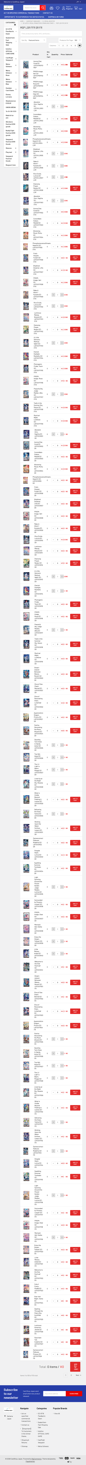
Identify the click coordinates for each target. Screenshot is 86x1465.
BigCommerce (37, 1459)
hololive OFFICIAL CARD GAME (10, 51)
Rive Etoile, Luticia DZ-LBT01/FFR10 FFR (38, 306)
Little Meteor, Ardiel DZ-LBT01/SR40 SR (38, 953)
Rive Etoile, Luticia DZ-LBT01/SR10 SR (39, 539)
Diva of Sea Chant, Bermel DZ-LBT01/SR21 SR (39, 688)
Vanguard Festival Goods (9, 158)
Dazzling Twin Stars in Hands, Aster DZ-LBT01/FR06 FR (38, 1053)
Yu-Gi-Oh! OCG (11, 111)
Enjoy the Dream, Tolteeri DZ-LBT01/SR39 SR (38, 941)
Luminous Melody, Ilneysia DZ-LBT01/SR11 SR (39, 550)
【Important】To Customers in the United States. (24, 17)
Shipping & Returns (56, 17)
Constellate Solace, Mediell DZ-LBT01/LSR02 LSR (38, 118)
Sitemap (24, 1446)
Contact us (47, 13)
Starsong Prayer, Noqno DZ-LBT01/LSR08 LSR (38, 188)
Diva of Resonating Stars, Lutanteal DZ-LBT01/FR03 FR (38, 1011)
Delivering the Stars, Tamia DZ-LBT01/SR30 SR (38, 813)
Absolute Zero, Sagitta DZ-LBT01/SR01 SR (39, 434)
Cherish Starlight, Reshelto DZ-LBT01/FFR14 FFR (38, 356)
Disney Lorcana (9, 96)
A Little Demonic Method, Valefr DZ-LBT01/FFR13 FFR (38, 342)
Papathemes (30, 1461)
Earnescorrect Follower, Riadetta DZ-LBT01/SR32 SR (38, 842)
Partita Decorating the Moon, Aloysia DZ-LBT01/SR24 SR (38, 730)
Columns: (53, 45)
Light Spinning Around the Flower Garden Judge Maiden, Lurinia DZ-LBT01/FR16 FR (39, 1195)
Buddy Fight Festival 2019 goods (10, 133)
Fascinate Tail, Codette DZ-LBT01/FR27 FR (38, 1342)
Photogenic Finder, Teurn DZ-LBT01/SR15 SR (39, 604)
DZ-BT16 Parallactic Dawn (10, 31)
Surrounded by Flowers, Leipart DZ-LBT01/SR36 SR (38, 904)
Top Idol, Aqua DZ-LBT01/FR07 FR (38, 1065)
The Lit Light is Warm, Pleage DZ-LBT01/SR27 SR (38, 769)
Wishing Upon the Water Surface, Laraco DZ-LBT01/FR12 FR (39, 1136)
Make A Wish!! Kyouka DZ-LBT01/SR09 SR (38, 528)
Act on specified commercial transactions (21, 13)
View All (57, 1413)
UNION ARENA (11, 107)
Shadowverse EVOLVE (11, 102)
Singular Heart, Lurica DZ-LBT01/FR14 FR (39, 1163)
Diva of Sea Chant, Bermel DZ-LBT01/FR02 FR (38, 996)
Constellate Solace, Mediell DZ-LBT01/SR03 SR (38, 456)
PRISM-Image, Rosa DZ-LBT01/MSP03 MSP (38, 85)
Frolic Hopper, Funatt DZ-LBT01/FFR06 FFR (38, 257)
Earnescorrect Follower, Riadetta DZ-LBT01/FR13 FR (38, 1151)
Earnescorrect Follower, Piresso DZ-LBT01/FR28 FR (38, 1354)
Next (78, 1375)
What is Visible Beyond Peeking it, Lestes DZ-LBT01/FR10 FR (39, 1107)
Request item (11, 165)
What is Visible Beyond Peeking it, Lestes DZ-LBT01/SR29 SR (38, 799)
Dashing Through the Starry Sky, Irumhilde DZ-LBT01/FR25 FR (38, 1315)
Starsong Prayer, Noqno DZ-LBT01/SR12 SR (39, 563)
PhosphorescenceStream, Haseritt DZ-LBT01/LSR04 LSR (42, 142)
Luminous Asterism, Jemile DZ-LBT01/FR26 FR (38, 1329)
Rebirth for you (10, 116)
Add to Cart (75, 64)
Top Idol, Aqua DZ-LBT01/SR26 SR (38, 757)
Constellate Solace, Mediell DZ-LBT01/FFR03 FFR (38, 223)
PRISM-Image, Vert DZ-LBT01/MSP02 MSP (38, 74)
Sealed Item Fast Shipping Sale (10, 41)
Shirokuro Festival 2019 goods (10, 124)
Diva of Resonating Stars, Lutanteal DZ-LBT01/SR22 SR (38, 702)
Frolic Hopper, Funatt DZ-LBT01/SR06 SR (38, 491)
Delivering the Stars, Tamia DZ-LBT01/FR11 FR (39, 1122)
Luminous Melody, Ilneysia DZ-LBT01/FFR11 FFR (38, 317)
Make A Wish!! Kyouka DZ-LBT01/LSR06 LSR (38, 165)
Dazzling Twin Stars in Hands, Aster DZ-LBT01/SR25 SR (38, 745)
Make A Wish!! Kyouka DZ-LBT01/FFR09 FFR (38, 294)
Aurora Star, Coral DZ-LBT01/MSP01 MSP (38, 64)
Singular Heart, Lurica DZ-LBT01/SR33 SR (38, 855)
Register (69, 9)
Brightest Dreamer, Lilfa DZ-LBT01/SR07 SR (38, 503)
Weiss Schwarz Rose (9, 73)
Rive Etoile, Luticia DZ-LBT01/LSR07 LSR (38, 177)
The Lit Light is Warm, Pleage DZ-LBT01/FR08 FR (38, 1077)
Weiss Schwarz (9, 65)
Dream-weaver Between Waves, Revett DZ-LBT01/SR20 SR (38, 674)
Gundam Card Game (10, 89)
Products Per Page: (66, 40)
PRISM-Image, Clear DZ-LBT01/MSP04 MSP (38, 95)
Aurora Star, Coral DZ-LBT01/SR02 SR (38, 445)
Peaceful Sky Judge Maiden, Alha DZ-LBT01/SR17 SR (39, 629)
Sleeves (9, 148)
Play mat (9, 152)
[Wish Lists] (58, 8)
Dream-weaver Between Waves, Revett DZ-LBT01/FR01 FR (39, 982)
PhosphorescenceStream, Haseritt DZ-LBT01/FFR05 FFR (42, 246)
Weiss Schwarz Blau (9, 81)
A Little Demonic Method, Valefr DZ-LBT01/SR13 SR (39, 576)
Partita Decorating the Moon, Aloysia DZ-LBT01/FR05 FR (38, 1038)
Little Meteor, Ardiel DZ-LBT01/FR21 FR (39, 1262)
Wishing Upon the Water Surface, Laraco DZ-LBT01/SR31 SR (39, 828)
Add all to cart (76, 1366)
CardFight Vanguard (9, 59)
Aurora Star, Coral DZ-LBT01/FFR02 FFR (38, 211)
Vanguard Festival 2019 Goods (10, 141)
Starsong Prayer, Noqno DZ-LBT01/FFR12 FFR (38, 329)
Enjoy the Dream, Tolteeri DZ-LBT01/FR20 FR (38, 1249)
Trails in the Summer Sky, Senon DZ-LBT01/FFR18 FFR (38, 407)
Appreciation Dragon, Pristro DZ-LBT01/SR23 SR (38, 717)
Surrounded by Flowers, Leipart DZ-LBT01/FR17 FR (39, 1212)
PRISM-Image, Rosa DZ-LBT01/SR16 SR (39, 616)
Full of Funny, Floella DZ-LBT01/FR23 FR (38, 1288)
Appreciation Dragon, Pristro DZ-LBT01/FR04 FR (38, 1025)
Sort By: (24, 40)
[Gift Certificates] (52, 8)
